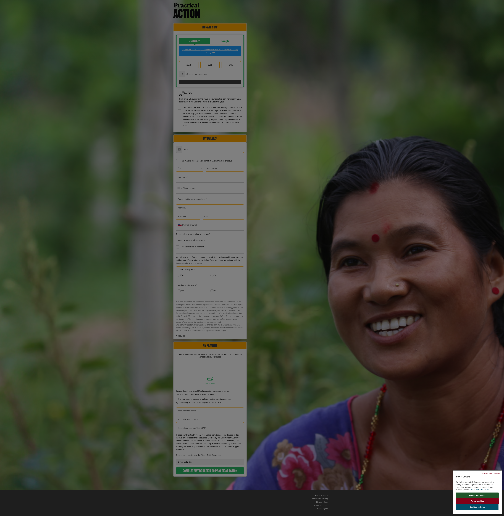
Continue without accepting (491, 473)
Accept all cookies (477, 495)
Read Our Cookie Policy (480, 490)
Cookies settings (477, 507)
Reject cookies (477, 501)
